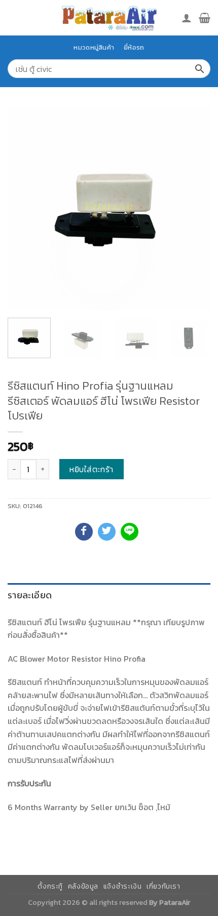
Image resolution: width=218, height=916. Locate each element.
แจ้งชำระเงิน (122, 886)
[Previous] (24, 208)
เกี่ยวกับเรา (163, 886)
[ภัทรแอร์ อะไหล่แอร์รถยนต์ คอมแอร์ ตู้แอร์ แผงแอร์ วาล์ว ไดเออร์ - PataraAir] (109, 17)
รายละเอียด (30, 595)
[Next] (194, 208)
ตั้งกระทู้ (50, 886)
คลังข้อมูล (83, 886)
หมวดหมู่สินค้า (94, 47)
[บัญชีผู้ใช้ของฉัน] (186, 18)
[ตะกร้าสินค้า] (204, 18)
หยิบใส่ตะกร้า (91, 469)
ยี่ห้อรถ (134, 47)
